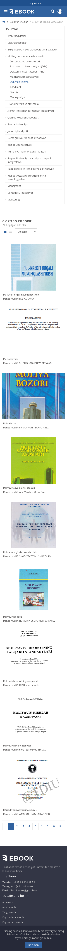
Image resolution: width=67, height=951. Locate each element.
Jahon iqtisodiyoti (17, 131)
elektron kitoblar (19, 21)
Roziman (33, 945)
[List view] (10, 232)
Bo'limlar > (7, 902)
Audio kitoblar (9, 907)
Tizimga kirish (33, 3)
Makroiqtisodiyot (17, 42)
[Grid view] (5, 232)
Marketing (13, 199)
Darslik (14, 92)
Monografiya (17, 97)
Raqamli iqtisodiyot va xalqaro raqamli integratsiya (29, 160)
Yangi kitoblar (9, 912)
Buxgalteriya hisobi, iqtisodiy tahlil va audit (32, 49)
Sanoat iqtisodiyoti (18, 124)
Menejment (14, 186)
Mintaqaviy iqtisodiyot (20, 192)
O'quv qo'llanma (19, 82)
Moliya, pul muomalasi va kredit (25, 56)
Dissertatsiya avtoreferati (25, 61)
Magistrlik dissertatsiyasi (24, 76)
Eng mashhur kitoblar (13, 917)
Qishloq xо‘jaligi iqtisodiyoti (23, 117)
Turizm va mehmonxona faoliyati (26, 151)
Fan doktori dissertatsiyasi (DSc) (28, 66)
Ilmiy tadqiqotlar (16, 36)
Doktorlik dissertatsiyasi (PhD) (27, 71)
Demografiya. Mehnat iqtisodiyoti (26, 138)
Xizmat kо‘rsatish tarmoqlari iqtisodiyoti (30, 110)
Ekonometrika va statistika (23, 104)
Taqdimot (15, 87)
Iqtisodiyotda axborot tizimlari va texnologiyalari (26, 177)
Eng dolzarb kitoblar (13, 922)
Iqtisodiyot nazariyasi (19, 144)
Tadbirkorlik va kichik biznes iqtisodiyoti (30, 169)
